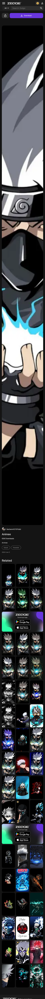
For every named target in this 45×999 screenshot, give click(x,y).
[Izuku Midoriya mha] (36, 904)
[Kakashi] (8, 575)
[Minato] (36, 856)
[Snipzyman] (8, 904)
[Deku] (22, 975)
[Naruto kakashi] (22, 644)
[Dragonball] (36, 951)
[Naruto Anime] (8, 975)
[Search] (41, 8)
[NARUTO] (8, 599)
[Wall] (36, 880)
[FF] (22, 928)
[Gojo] (22, 763)
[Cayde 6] (22, 904)
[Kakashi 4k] (8, 715)
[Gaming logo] (22, 739)
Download (28, 15)
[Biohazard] (8, 951)
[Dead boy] (8, 880)
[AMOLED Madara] (36, 787)
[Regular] (36, 575)
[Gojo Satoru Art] (22, 856)
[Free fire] (22, 787)
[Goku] (8, 856)
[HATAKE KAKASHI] (8, 739)
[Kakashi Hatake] (22, 667)
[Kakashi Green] (22, 599)
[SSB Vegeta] (36, 811)
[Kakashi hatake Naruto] (36, 667)
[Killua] (8, 811)
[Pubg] (36, 715)
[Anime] (36, 691)
